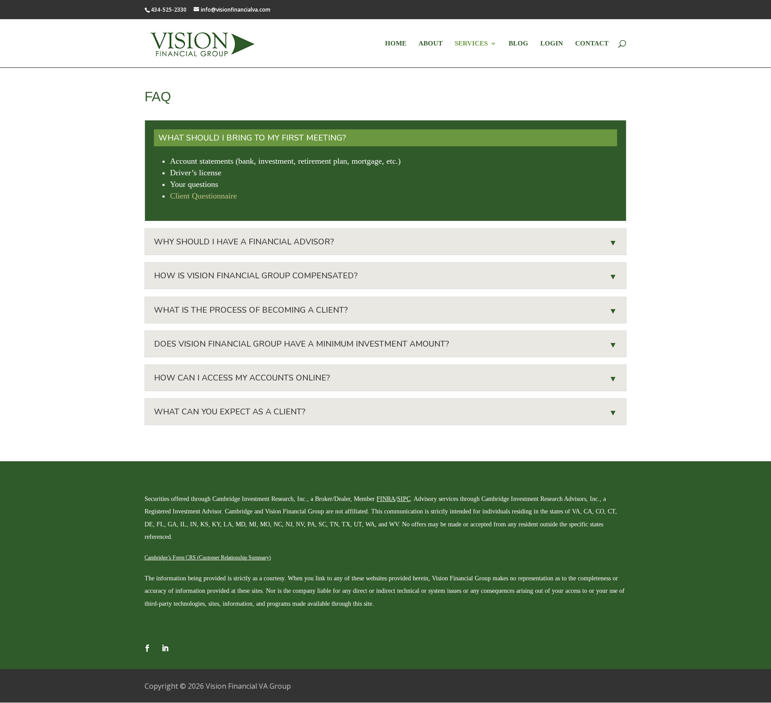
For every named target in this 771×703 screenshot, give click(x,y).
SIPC (403, 499)
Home (395, 43)
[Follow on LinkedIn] (165, 648)
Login (551, 43)
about (431, 43)
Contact (592, 43)
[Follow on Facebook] (147, 648)
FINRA (386, 499)
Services (471, 43)
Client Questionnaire (203, 195)
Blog (518, 43)
